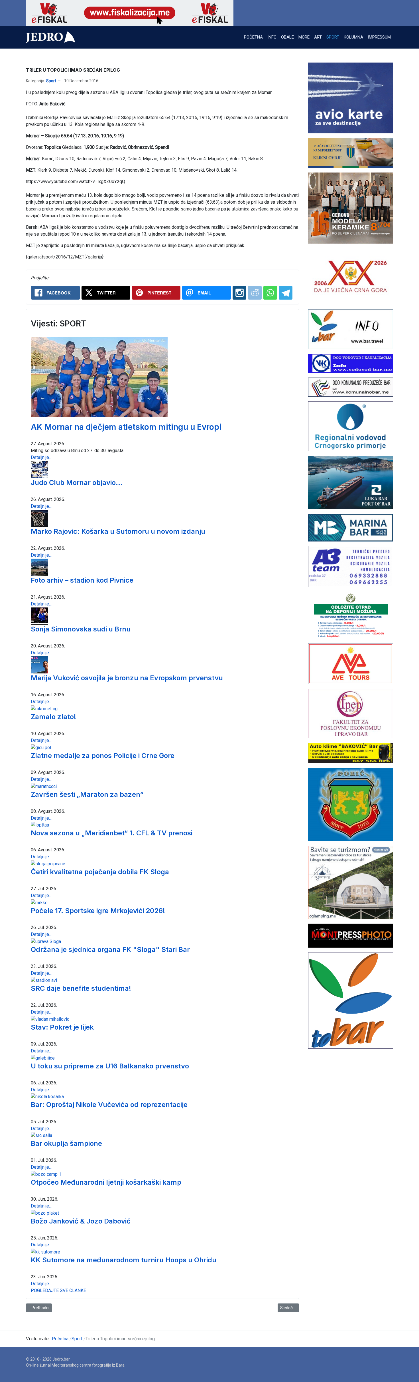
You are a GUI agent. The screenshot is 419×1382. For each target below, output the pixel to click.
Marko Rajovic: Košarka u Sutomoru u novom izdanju (118, 531)
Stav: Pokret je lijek (62, 1027)
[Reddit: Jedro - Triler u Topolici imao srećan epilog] (255, 293)
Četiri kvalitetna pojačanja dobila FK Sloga (100, 872)
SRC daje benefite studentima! (81, 988)
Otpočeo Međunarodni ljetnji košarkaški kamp (106, 1182)
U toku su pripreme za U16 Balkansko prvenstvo (110, 1066)
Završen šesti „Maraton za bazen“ (87, 794)
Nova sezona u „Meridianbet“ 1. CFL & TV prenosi (111, 833)
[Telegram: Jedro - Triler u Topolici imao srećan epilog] (285, 293)
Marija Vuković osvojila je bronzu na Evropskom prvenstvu (127, 678)
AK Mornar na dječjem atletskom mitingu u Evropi (126, 427)
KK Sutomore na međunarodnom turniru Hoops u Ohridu (123, 1260)
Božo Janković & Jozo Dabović (81, 1221)
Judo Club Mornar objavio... (77, 482)
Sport (51, 81)
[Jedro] (50, 37)
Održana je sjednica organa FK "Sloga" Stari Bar (110, 949)
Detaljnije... (41, 457)
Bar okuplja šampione (66, 1143)
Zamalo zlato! (53, 717)
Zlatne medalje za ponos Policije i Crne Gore (102, 755)
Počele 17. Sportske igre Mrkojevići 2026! (98, 910)
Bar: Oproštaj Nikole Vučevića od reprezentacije (109, 1104)
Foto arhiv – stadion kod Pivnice (82, 580)
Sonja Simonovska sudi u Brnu (81, 629)
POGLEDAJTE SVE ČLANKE (58, 1290)
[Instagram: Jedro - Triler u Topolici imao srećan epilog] (239, 293)
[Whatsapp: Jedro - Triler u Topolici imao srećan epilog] (270, 293)
